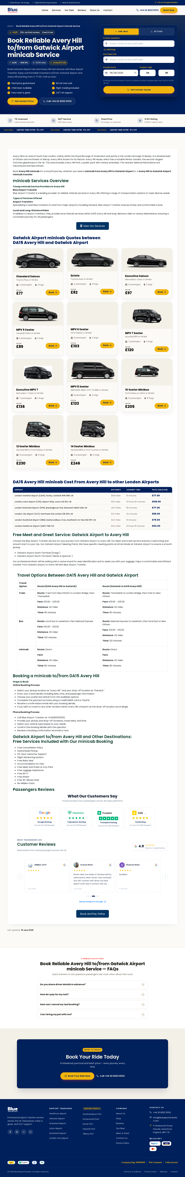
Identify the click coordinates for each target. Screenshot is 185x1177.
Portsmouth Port (91, 1119)
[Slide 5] (95, 896)
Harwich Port (89, 1129)
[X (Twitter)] (23, 1132)
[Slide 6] (98, 896)
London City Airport (58, 1138)
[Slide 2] (88, 896)
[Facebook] (10, 1132)
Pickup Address (111, 38)
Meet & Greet (122, 1133)
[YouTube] (30, 1132)
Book (51, 292)
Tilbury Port (88, 1133)
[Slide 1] (86, 896)
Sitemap (163, 1171)
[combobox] (141, 44)
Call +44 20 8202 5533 (59, 101)
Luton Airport (55, 1128)
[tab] (121, 31)
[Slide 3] (90, 896)
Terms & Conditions (132, 1171)
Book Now (168, 10)
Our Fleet (69, 10)
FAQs (118, 1118)
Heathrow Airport (57, 1113)
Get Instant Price (24, 101)
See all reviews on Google (91, 901)
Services (56, 10)
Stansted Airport (57, 1123)
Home (45, 10)
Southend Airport (57, 1133)
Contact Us (121, 1138)
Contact (107, 10)
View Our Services (94, 226)
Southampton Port (92, 1114)
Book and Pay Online (92, 913)
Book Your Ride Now (79, 1075)
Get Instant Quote (141, 89)
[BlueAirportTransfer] (12, 10)
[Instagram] (17, 1132)
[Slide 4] (92, 896)
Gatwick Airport (57, 1118)
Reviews (82, 10)
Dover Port (88, 1124)
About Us (95, 10)
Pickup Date (109, 67)
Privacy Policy (122, 1143)
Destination (109, 54)
